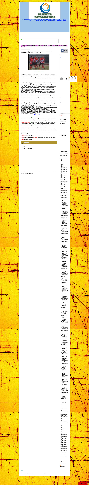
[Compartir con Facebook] (27, 142)
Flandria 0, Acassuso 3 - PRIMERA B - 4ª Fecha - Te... (64, 359)
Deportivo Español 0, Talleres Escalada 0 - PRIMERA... (64, 242)
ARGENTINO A (26, 143)
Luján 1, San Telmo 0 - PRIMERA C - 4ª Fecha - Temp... (64, 254)
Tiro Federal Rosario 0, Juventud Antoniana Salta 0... (64, 328)
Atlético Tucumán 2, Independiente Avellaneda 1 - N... (64, 385)
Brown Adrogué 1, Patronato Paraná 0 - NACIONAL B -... (64, 348)
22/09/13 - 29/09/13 (64, 190)
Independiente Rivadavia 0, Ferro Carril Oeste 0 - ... (64, 308)
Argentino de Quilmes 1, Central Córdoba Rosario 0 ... (64, 364)
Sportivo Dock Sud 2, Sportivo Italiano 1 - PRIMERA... (64, 237)
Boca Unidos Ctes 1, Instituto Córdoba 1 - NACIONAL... (64, 302)
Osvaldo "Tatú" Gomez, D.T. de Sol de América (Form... (64, 294)
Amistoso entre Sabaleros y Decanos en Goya (64, 203)
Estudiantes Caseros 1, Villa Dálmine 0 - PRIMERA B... (64, 286)
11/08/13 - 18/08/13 (64, 406)
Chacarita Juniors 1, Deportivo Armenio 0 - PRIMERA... (64, 205)
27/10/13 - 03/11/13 (64, 181)
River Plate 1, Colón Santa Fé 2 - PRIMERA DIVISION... (64, 316)
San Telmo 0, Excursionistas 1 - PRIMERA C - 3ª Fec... (64, 369)
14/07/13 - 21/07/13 (64, 413)
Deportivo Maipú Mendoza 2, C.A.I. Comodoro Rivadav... (64, 325)
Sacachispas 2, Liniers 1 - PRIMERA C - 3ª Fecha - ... (64, 361)
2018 (61, 160)
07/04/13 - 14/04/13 (64, 436)
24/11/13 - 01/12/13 (64, 173)
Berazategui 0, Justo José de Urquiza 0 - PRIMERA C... (64, 239)
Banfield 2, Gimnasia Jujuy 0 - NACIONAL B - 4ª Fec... (64, 351)
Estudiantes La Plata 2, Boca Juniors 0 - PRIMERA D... (64, 319)
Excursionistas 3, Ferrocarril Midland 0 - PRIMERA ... (64, 231)
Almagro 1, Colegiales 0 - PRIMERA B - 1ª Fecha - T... (64, 264)
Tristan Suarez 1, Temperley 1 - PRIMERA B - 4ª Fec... (64, 379)
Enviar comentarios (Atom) (29, 173)
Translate (63, 115)
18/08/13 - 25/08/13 (64, 404)
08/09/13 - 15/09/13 (64, 194)
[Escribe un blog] (25, 142)
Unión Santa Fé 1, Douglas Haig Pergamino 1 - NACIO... (63, 305)
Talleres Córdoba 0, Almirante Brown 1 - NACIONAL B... (64, 288)
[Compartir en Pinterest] (28, 142)
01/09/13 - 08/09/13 (64, 195)
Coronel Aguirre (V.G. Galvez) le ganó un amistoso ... (64, 269)
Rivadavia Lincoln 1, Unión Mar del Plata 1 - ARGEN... (64, 342)
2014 (61, 165)
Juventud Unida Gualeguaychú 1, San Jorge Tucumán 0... (64, 336)
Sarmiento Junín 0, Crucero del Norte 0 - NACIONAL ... (64, 390)
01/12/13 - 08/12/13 (64, 171)
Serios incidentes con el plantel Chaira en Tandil (64, 274)
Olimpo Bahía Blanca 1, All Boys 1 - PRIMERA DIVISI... (64, 313)
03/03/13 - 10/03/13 (64, 446)
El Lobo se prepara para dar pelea (64, 225)
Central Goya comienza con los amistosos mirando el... (64, 277)
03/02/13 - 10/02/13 (64, 454)
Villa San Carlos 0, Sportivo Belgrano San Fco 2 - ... (64, 353)
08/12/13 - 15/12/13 (64, 169)
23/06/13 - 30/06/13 (64, 416)
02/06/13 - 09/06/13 (64, 421)
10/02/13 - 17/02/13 (64, 452)
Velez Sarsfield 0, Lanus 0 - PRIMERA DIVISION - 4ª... (64, 402)
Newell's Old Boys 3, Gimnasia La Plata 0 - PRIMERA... (64, 266)
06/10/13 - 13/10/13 (64, 186)
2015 (61, 164)
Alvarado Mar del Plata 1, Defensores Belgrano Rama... (64, 340)
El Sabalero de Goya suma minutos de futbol (64, 218)
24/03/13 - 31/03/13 (64, 440)
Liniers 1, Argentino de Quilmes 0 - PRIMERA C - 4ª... (64, 251)
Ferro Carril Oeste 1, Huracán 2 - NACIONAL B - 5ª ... (64, 211)
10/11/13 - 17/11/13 (64, 177)
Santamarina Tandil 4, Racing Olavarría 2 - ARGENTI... (64, 280)
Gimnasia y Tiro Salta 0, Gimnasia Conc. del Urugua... (64, 334)
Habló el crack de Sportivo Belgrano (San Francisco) (64, 223)
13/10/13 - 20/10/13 (64, 184)
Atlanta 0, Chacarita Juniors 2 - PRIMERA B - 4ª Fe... (64, 388)
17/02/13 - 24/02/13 (64, 450)
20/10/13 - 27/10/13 (64, 182)
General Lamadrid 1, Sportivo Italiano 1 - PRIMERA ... (64, 367)
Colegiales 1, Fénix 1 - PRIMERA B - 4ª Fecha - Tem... (64, 376)
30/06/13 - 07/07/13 (64, 415)
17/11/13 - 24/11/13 (64, 175)
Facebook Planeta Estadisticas (63, 120)
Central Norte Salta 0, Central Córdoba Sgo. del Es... (64, 331)
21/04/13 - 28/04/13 (64, 432)
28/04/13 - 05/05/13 (64, 430)
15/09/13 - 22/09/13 (64, 192)
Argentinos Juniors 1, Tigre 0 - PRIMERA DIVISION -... (64, 399)
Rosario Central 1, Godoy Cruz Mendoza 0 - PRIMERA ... (64, 396)
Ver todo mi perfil (62, 466)
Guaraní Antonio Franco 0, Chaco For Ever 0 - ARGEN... (64, 283)
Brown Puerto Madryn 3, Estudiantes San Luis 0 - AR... (64, 299)
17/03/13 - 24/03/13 (64, 442)
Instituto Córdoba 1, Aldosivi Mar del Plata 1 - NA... (64, 200)
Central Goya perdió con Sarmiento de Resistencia (64, 221)
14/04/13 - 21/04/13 (64, 434)
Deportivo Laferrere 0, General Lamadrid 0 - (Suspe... (64, 234)
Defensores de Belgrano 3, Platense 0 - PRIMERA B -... (63, 373)
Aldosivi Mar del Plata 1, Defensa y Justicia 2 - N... (64, 393)
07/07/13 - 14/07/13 (64, 414)
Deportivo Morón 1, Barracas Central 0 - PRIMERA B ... (64, 261)
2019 (61, 159)
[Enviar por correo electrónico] (24, 142)
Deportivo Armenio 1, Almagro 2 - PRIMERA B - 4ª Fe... (64, 356)
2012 (61, 461)
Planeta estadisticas (63, 121)
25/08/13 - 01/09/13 (64, 197)
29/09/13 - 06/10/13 (64, 188)
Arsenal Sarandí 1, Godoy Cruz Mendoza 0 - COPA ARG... (64, 228)
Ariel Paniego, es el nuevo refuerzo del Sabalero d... (64, 258)
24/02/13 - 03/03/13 (64, 448)
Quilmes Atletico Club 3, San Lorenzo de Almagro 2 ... (64, 291)
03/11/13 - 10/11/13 (64, 179)
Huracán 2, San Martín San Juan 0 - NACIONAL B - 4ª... (64, 311)
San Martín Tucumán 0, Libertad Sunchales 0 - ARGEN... (64, 322)
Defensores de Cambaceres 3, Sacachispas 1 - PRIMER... (64, 245)
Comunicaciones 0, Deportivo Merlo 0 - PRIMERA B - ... (64, 272)
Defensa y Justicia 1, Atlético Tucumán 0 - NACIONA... (64, 208)
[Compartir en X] (26, 142)
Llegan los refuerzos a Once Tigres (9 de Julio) (64, 213)
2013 (61, 166)
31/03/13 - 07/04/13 (64, 438)
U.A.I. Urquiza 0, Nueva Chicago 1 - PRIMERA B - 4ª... (64, 382)
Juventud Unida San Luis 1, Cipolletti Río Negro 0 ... (64, 345)
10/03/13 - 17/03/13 (64, 444)
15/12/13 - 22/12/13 (64, 167)
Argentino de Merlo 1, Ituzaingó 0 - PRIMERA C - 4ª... (64, 248)
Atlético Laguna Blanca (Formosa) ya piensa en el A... (64, 297)
